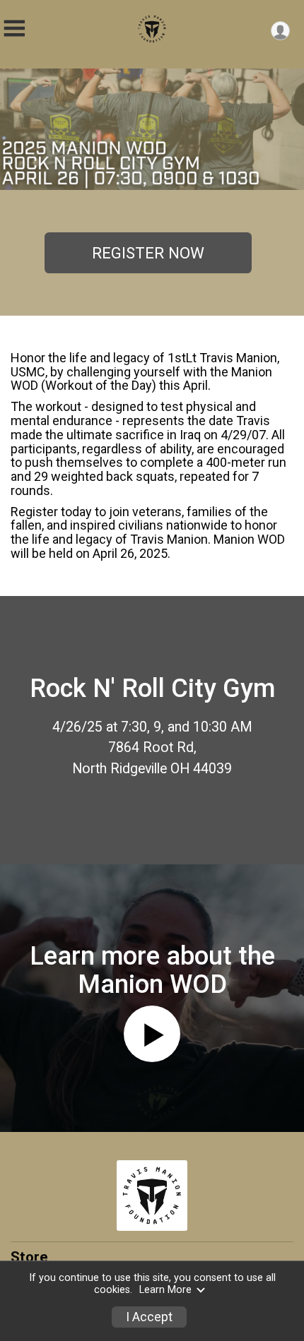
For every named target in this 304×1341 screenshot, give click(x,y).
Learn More (165, 1290)
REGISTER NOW (148, 253)
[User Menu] (280, 30)
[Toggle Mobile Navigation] (14, 28)
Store (29, 1256)
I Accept (149, 1317)
